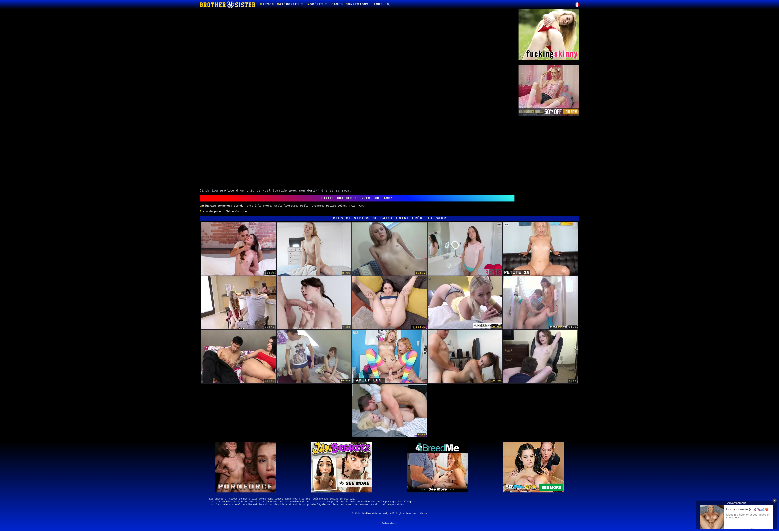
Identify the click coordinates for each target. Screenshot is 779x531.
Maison (267, 4)
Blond (238, 205)
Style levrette (285, 205)
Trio (352, 205)
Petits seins (336, 205)
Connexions (357, 4)
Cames (337, 4)
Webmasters (389, 523)
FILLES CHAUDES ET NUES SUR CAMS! (357, 198)
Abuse (423, 513)
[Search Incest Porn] (389, 4)
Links (377, 4)
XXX (361, 205)
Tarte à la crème (258, 205)
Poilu (304, 205)
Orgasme (317, 205)
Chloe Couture (236, 211)
